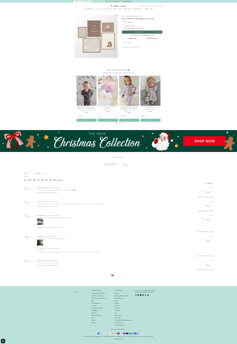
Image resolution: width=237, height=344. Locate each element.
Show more (60, 180)
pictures (29, 180)
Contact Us (94, 320)
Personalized (137, 9)
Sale (151, 9)
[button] (96, 15)
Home (146, 9)
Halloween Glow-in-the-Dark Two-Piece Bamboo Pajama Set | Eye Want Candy (86, 108)
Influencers (117, 308)
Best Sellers (107, 9)
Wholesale (142, 6)
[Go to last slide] (75, 99)
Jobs (116, 313)
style (50, 180)
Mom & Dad (127, 9)
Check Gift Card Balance (97, 308)
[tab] (78, 2)
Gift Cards (94, 305)
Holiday (98, 9)
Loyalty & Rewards (96, 303)
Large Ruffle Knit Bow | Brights (108, 107)
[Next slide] (161, 99)
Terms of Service (118, 322)
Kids (120, 9)
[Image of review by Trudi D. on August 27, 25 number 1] (40, 222)
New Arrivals (88, 9)
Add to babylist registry (152, 38)
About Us (117, 293)
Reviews (116, 301)
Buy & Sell (94, 313)
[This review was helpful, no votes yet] (209, 197)
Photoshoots (117, 310)
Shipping (117, 303)
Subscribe (149, 6)
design (42, 180)
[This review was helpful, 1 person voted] (209, 255)
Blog (93, 301)
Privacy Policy (118, 318)
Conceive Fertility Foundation (121, 296)
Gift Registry (94, 310)
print (39, 180)
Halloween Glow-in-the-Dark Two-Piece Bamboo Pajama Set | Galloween (129, 108)
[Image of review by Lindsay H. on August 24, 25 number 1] (40, 242)
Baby (115, 9)
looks (25, 180)
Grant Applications (119, 298)
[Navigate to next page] (127, 275)
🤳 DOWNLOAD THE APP (98, 293)
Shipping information (131, 47)
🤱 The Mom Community (97, 296)
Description (127, 42)
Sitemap (93, 322)
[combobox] (29, 173)
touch (47, 180)
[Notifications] (155, 6)
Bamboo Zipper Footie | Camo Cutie (150, 107)
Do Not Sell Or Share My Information (123, 320)
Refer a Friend (118, 315)
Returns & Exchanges (96, 315)
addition (54, 180)
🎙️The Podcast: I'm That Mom (99, 298)
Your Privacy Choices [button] (119, 325)
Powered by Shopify (118, 339)
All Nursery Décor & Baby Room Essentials (133, 16)
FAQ (93, 318)
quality (34, 180)
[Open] (3, 341)
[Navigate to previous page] (109, 275)
